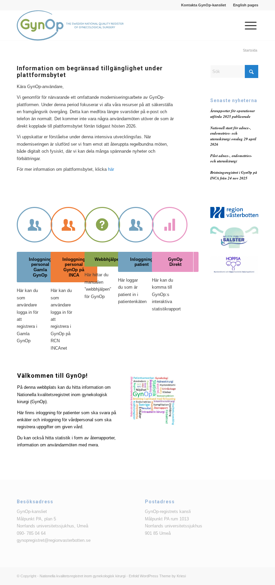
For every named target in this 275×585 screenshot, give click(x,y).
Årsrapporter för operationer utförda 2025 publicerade (232, 113)
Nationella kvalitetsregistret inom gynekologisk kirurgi (82, 576)
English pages (245, 5)
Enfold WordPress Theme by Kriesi (157, 576)
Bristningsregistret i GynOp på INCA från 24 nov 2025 (233, 175)
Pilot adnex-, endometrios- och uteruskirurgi (231, 158)
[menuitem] (204, 5)
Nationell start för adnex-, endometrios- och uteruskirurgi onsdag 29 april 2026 (233, 136)
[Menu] (247, 25)
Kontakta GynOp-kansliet (203, 5)
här (111, 169)
